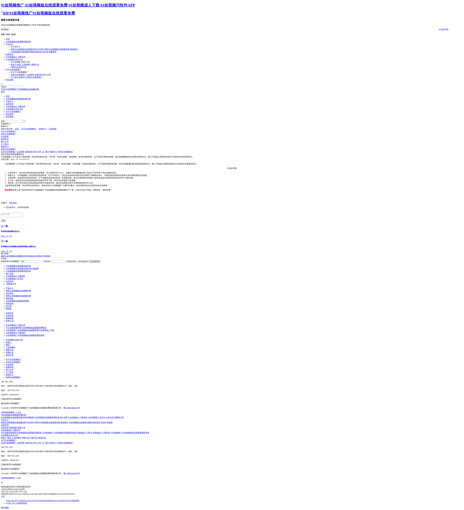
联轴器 (9, 309)
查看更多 (53, 52)
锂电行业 (35, 64)
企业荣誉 (31, 75)
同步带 (46, 52)
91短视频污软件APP (14, 59)
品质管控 (10, 54)
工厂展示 (15, 77)
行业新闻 (52, 129)
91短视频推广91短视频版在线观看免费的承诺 (25, 335)
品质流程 (10, 316)
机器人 (14, 64)
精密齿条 (38, 52)
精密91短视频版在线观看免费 (23, 49)
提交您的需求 (95, 261)
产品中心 (10, 44)
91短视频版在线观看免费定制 (18, 42)
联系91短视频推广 (35, 77)
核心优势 (10, 274)
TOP (3, 496)
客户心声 (47, 75)
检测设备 (10, 318)
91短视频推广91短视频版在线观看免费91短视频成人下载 (30, 330)
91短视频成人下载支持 (15, 57)
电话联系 (23, 503)
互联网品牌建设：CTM (11, 412)
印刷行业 (15, 67)
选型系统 (10, 117)
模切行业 (23, 67)
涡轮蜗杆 (47, 256)
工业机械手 (26, 64)
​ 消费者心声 (11, 284)
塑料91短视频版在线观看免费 (57, 49)
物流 (19, 64)
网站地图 (5, 508)
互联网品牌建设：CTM (11, 478)
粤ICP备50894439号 (71, 408)
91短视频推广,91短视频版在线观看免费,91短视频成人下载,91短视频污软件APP (68, 5)
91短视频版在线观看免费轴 (22, 52)
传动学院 (10, 80)
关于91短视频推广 (13, 70)
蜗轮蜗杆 (74, 49)
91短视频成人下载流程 (15, 276)
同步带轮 (40, 49)
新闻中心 (23, 77)
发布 (3, 221)
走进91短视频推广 (19, 75)
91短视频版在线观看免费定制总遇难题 (22, 269)
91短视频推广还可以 (14, 279)
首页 (8, 39)
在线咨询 (75, 501)
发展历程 (39, 75)
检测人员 (10, 321)
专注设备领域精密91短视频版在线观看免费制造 (26, 328)
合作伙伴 (10, 281)
